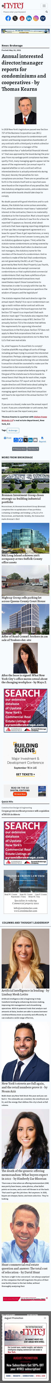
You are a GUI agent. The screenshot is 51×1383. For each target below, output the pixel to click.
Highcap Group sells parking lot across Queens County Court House (23, 599)
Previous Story (20, 449)
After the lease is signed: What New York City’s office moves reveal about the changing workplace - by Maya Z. (24, 678)
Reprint (42, 441)
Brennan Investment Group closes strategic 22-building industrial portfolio (23, 498)
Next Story (32, 449)
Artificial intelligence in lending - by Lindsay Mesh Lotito (25, 992)
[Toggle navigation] (44, 5)
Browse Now (20, 794)
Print (8, 438)
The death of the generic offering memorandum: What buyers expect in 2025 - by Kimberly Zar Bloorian (25, 1175)
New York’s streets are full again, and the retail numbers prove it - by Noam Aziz (24, 1087)
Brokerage (13, 430)
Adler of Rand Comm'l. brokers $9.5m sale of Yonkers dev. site (25, 638)
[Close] (45, 1318)
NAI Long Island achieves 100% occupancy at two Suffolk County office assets (22, 558)
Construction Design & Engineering (17, 807)
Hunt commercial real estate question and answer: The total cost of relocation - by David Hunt (24, 1268)
